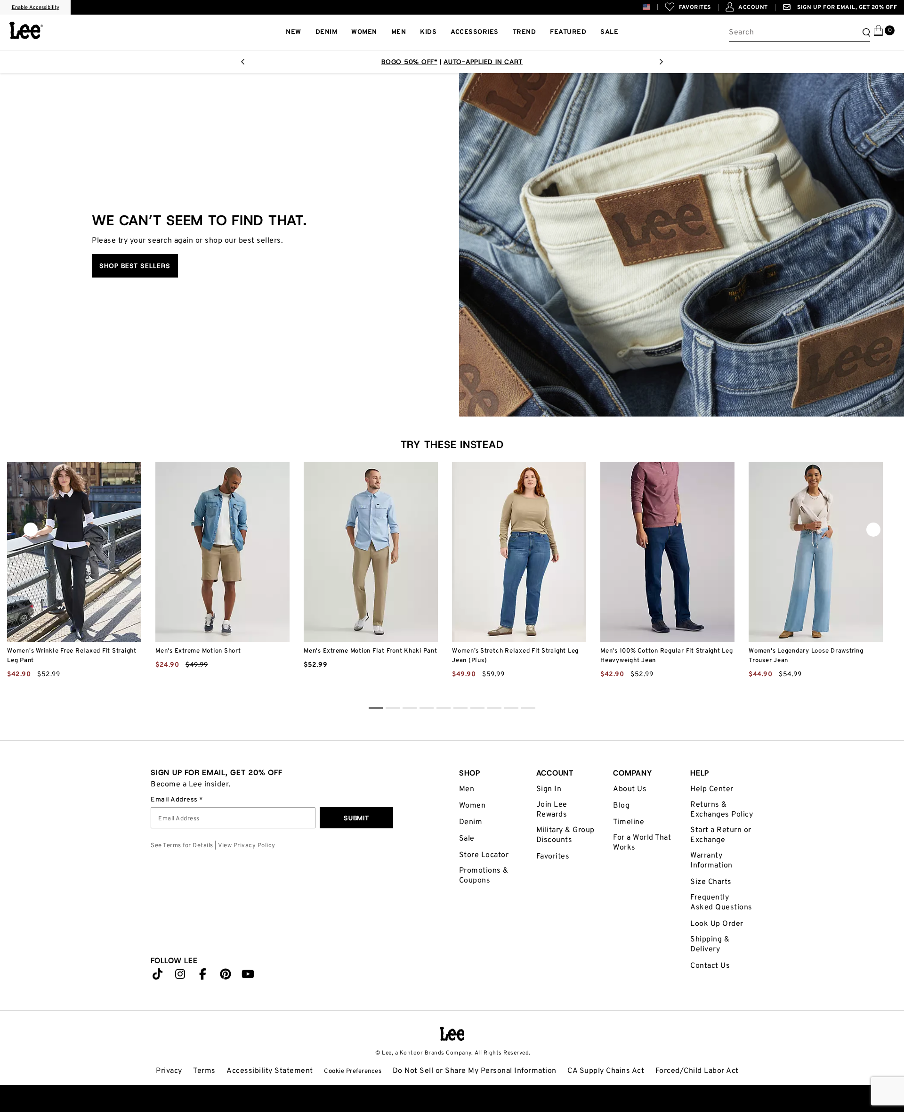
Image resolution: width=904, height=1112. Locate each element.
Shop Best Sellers (134, 266)
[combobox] (799, 32)
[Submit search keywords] (865, 32)
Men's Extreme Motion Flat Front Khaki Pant (370, 651)
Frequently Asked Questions (721, 902)
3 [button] (427, 709)
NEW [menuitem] (293, 32)
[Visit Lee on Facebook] (203, 976)
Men (467, 789)
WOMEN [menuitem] (364, 32)
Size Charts (711, 882)
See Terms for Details (182, 846)
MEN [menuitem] (398, 32)
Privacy (169, 1071)
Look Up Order (716, 924)
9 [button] (528, 709)
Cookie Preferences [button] (352, 1071)
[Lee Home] (26, 30)
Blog (621, 805)
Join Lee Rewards (551, 809)
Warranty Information (711, 860)
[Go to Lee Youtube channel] (248, 976)
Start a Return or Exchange (720, 835)
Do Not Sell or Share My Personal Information (475, 1071)
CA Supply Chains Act (605, 1071)
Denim (471, 822)
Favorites (553, 856)
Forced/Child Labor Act (697, 1071)
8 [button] (511, 709)
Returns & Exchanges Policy (721, 809)
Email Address (175, 800)
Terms (204, 1071)
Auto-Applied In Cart (483, 61)
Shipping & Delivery (709, 944)
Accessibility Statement (269, 1071)
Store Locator (484, 855)
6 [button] (477, 709)
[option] (452, 62)
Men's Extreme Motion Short (198, 651)
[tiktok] (158, 976)
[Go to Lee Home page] (452, 1033)
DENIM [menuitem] (326, 32)
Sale (467, 838)
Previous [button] (242, 64)
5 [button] (460, 709)
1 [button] (393, 709)
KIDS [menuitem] (428, 32)
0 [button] (376, 709)
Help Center (712, 789)
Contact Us (710, 966)
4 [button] (443, 709)
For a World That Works (642, 842)
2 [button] (410, 709)
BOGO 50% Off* (409, 61)
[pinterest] (225, 976)
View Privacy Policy (246, 846)
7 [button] (494, 709)
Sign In (549, 789)
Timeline (628, 822)
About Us (629, 789)
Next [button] (661, 64)
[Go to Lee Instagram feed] (180, 976)
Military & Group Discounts (565, 835)
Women (472, 805)
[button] (654, 7)
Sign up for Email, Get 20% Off (846, 7)
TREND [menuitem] (524, 32)
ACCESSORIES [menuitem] (475, 32)
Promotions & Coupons (483, 875)
